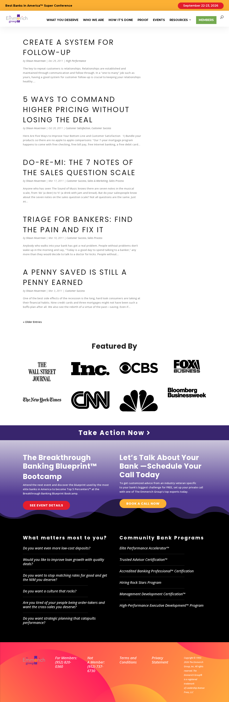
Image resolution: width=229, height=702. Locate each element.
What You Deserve (62, 20)
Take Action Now (113, 432)
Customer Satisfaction (78, 128)
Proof (143, 20)
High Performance (76, 60)
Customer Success (101, 128)
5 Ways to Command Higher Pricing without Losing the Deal (76, 109)
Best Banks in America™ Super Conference (38, 5)
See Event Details (46, 505)
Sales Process (116, 180)
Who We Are (93, 20)
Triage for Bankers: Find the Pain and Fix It (78, 224)
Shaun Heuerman (36, 60)
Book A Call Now (143, 503)
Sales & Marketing (97, 180)
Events (159, 20)
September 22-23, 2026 (200, 5)
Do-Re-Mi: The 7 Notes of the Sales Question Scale (79, 167)
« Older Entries (32, 322)
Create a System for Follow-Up (68, 47)
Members (206, 20)
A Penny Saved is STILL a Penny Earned (75, 277)
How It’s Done (121, 20)
